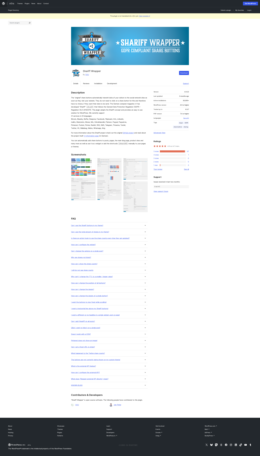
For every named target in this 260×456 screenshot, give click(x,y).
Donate (159, 432)
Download (184, 73)
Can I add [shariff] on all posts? (83, 321)
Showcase (60, 426)
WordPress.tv (111, 436)
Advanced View (159, 133)
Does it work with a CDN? (81, 334)
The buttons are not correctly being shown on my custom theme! (95, 360)
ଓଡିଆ (29, 445)
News (10, 429)
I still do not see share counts (82, 270)
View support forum (161, 191)
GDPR (186, 123)
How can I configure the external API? (85, 373)
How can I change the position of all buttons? (88, 283)
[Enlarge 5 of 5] (145, 184)
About (10, 426)
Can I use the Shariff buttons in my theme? (87, 225)
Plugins (59, 432)
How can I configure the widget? (83, 245)
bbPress (208, 432)
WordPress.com (211, 426)
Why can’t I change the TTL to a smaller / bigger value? (92, 277)
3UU (87, 75)
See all (186, 169)
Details (75, 83)
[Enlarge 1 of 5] (93, 161)
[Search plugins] (30, 23)
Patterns (60, 436)
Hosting (10, 432)
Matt (207, 429)
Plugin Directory (13, 10)
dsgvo (181, 123)
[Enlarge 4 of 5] (145, 161)
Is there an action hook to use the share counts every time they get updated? (100, 238)
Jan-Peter (117, 405)
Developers (110, 432)
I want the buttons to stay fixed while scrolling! (88, 302)
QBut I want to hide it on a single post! (85, 328)
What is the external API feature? (83, 366)
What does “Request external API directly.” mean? (89, 379)
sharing (186, 127)
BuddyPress (210, 436)
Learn (108, 426)
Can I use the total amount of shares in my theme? (90, 232)
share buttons (178, 127)
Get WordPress (250, 3)
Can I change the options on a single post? (87, 251)
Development (112, 83)
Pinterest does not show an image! (84, 341)
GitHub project (128, 133)
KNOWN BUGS (76, 385)
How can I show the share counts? (84, 264)
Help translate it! (144, 16)
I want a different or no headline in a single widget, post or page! (95, 315)
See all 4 (186, 118)
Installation (98, 83)
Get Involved (160, 426)
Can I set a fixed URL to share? (83, 347)
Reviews (86, 83)
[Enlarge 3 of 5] (119, 161)
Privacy (10, 436)
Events (158, 429)
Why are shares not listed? (81, 257)
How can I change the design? (82, 289)
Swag (158, 436)
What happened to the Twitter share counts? (88, 353)
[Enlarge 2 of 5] (93, 180)
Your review (158, 169)
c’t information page (91, 136)
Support (186, 83)
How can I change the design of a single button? (89, 296)
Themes (60, 429)
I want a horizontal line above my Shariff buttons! (89, 309)
